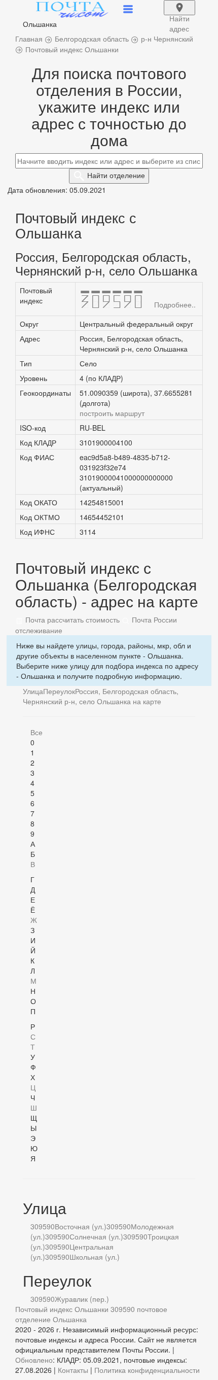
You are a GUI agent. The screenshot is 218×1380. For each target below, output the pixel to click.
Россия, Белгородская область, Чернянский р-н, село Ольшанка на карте (100, 696)
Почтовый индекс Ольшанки (61, 1309)
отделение (116, 175)
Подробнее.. (175, 304)
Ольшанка (70, 1319)
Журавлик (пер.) (82, 1299)
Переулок (59, 691)
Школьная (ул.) (94, 1257)
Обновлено (34, 1360)
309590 (42, 1226)
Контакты (73, 1370)
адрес (179, 14)
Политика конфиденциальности (147, 1370)
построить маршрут (112, 413)
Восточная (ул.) (80, 1226)
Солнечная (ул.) (96, 1236)
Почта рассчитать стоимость (71, 619)
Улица (33, 691)
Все (36, 732)
